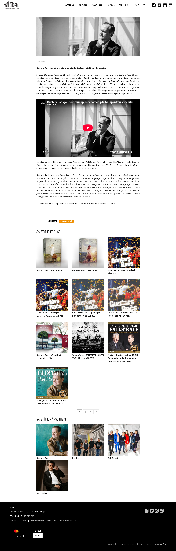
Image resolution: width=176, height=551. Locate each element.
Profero (163, 544)
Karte (23, 520)
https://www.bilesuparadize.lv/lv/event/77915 (95, 203)
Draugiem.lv (67, 221)
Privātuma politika (68, 520)
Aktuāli (83, 5)
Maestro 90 (70, 5)
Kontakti (13, 520)
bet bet (76, 458)
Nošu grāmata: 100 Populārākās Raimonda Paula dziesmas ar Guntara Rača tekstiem (124, 358)
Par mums (123, 5)
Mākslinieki (97, 5)
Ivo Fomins (41, 493)
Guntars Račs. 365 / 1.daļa (49, 270)
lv (144, 5)
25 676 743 (29, 516)
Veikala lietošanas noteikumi (43, 520)
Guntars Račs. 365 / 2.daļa (84, 270)
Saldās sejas (114, 458)
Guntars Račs (43, 458)
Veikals (112, 5)
